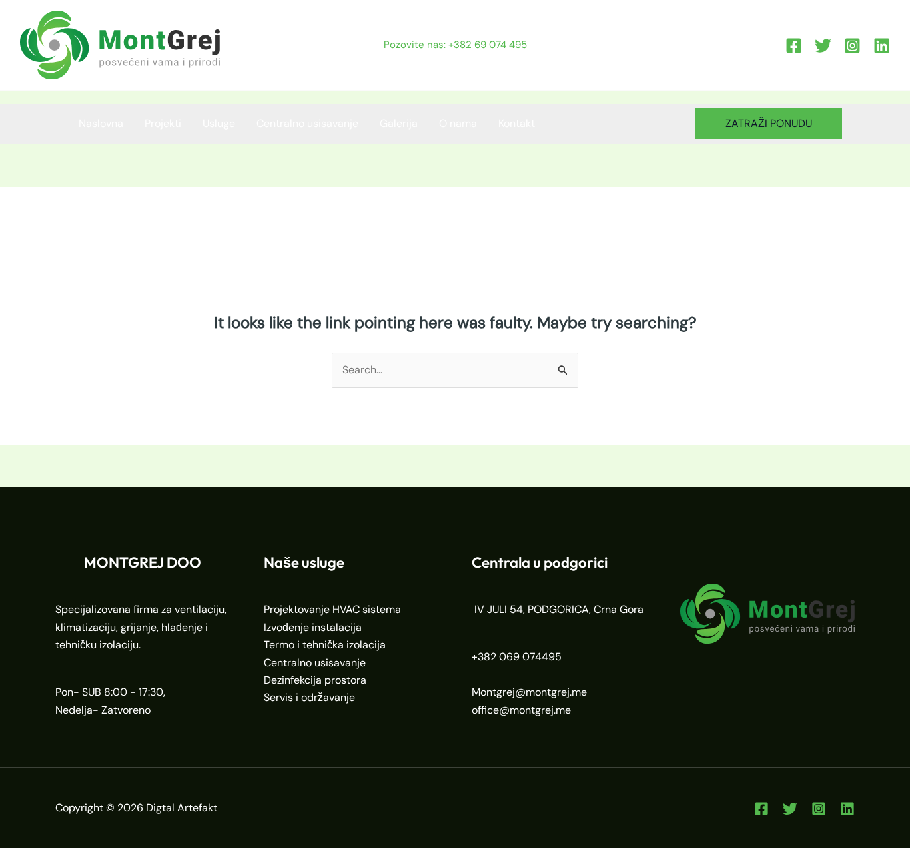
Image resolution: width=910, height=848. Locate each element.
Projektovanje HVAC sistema (332, 609)
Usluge (219, 123)
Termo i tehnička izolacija (325, 645)
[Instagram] (852, 45)
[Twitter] (823, 45)
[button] (768, 123)
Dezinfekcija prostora (315, 680)
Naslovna (101, 123)
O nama (458, 123)
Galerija (399, 123)
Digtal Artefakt (181, 808)
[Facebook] (793, 45)
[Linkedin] (881, 45)
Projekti (163, 123)
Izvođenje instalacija (313, 627)
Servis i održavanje (309, 697)
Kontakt (516, 123)
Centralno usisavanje (307, 123)
